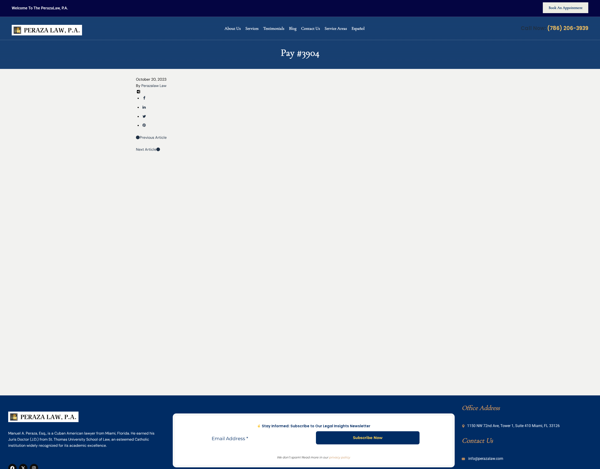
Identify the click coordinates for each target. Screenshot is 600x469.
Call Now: (554, 28)
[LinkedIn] (144, 107)
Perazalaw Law (153, 85)
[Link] (144, 125)
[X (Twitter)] (144, 116)
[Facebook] (144, 98)
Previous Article (153, 137)
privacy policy (339, 457)
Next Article (146, 149)
